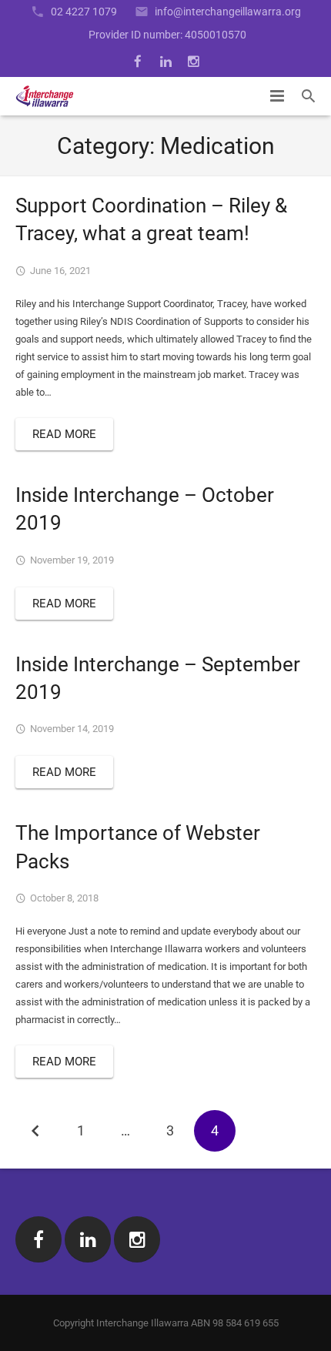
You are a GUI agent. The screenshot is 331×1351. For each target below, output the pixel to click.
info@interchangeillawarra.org (228, 11)
